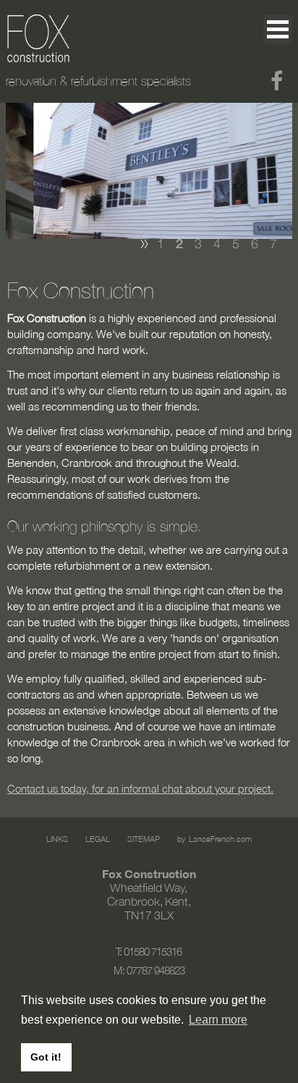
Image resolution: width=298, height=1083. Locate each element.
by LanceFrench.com (214, 838)
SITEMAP (143, 838)
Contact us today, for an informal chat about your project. (140, 788)
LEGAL (97, 838)
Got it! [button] (45, 1057)
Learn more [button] (218, 1020)
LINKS (57, 838)
